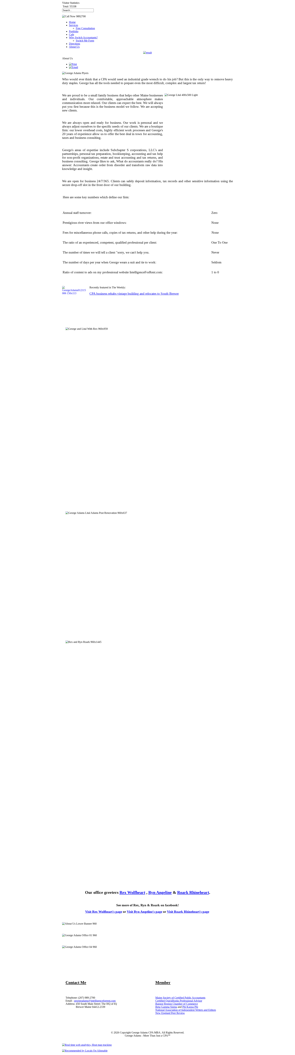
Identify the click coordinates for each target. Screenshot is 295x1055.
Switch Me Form (85, 40)
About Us (74, 46)
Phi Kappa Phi (190, 1006)
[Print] (73, 64)
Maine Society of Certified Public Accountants (180, 997)
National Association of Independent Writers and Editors (185, 1010)
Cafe (71, 34)
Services (73, 25)
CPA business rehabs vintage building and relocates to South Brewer (134, 293)
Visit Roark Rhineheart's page (188, 911)
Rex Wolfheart (132, 892)
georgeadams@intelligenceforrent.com (95, 1000)
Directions (74, 43)
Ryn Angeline (160, 892)
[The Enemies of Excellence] (147, 52)
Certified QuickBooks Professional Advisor (178, 1000)
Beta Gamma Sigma (166, 1006)
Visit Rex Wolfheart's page (103, 911)
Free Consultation (85, 28)
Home (72, 22)
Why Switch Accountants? (83, 37)
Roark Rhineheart (193, 892)
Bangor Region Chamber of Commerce (176, 1003)
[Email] (73, 67)
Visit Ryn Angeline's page (144, 911)
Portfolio (73, 31)
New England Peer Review (170, 1013)
